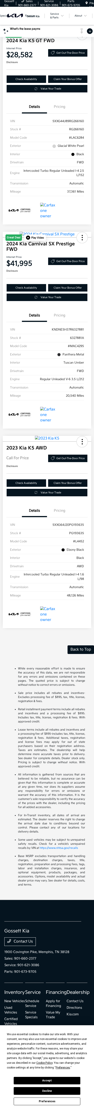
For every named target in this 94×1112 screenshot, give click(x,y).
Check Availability (26, 79)
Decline (47, 1091)
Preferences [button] (63, 1067)
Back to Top (80, 649)
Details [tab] (34, 107)
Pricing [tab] (59, 107)
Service (33, 992)
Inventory (14, 992)
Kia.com (73, 1014)
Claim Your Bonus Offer (68, 79)
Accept (47, 1080)
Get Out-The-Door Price (70, 52)
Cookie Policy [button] (44, 1062)
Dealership (78, 992)
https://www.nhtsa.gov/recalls (59, 848)
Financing (56, 992)
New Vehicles (14, 1001)
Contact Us (23, 941)
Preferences (47, 1101)
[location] (87, 3)
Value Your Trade (51, 88)
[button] (35, 237)
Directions (74, 1008)
